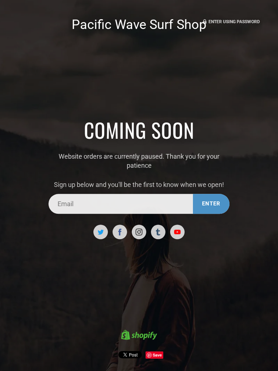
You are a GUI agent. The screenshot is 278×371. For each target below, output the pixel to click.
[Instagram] (139, 232)
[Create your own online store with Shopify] (139, 336)
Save (157, 355)
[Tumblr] (158, 232)
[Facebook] (120, 232)
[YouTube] (177, 232)
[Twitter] (100, 232)
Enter (211, 203)
